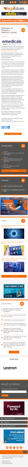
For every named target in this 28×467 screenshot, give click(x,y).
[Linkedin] (8, 127)
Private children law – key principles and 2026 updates (13, 153)
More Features (14, 276)
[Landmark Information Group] (13, 368)
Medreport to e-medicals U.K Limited (9, 51)
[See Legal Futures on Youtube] (17, 447)
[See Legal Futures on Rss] (21, 447)
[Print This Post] (26, 25)
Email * (4, 391)
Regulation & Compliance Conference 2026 (14, 190)
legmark (11, 463)
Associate (21, 121)
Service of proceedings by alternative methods (12, 242)
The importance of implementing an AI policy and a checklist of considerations (15, 324)
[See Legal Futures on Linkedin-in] (13, 2)
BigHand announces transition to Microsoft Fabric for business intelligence (13, 310)
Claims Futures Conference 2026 (12, 186)
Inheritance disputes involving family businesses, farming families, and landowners (13, 160)
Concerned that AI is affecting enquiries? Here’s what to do (13, 226)
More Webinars (14, 170)
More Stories (14, 352)
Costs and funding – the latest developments (11, 166)
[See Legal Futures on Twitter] (10, 2)
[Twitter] (5, 127)
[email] (14, 391)
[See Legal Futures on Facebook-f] (15, 2)
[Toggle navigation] (25, 2)
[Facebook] (2, 127)
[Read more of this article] (14, 234)
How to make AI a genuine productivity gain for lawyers (14, 315)
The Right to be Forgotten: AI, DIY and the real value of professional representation (14, 338)
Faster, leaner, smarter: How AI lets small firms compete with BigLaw (13, 259)
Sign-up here (4, 395)
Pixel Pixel (8, 462)
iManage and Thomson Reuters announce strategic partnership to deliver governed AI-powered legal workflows (13, 330)
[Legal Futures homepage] (14, 9)
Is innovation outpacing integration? (14, 320)
